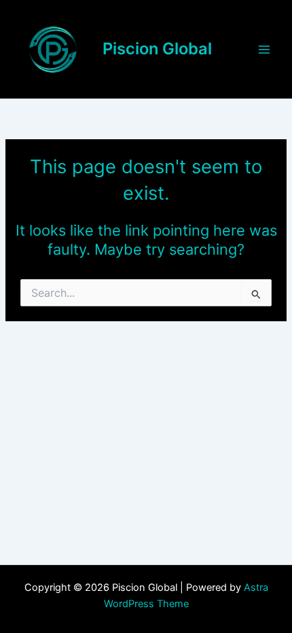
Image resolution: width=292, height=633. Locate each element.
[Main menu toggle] (264, 49)
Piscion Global (157, 48)
